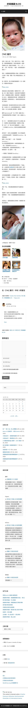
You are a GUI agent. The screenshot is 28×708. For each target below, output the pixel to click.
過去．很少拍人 (8, 281)
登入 (4, 675)
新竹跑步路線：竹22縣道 (9, 600)
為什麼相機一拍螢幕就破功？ (10, 445)
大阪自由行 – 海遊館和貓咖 (10, 436)
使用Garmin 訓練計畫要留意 (10, 595)
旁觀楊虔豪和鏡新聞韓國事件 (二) (11, 454)
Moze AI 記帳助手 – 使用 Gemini (11, 431)
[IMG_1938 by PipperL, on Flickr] (5, 87)
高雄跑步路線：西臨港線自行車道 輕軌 (13, 602)
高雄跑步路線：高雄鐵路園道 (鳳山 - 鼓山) (14, 597)
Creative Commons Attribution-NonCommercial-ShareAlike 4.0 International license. (14, 696)
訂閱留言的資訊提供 (8, 680)
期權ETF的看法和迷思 (12, 551)
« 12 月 (12, 416)
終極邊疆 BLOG (14, 4)
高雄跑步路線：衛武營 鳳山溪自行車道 (13, 609)
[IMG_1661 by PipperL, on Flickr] (13, 239)
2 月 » (16, 416)
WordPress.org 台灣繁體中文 (10, 683)
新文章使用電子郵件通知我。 (10, 373)
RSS (9, 659)
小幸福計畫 (6, 276)
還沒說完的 (11, 663)
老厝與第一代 (6, 449)
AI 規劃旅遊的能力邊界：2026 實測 (12, 440)
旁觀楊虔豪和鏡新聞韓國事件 (10, 459)
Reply (5, 322)
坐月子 (5, 278)
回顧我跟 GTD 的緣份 (12, 479)
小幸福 (10, 278)
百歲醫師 (11, 167)
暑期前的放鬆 (6, 452)
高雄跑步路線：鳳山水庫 (9, 617)
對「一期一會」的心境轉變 (10, 429)
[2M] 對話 (6, 283)
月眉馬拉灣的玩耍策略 (8, 607)
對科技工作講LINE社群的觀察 (14, 499)
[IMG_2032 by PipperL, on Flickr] (5, 183)
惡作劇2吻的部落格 (8, 605)
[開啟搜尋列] (26, 11)
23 (22, 408)
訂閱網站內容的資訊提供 (9, 678)
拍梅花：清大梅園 (7, 612)
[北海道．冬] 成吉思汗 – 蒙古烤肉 (11, 614)
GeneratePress (23, 705)
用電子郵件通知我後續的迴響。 (11, 369)
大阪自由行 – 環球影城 (8, 438)
